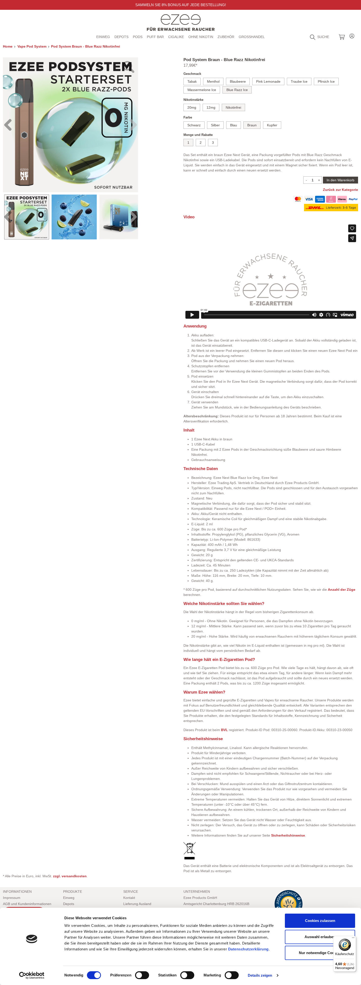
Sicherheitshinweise (288, 835)
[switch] (142, 975)
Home (8, 46)
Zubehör (226, 37)
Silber (215, 125)
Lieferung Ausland (137, 904)
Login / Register (352, 35)
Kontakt (129, 898)
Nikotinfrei (233, 107)
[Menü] (353, 939)
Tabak (192, 81)
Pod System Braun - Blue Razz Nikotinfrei (85, 46)
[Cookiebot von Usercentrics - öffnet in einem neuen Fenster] (31, 975)
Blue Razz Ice (237, 90)
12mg (211, 107)
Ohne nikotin (200, 37)
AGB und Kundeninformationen (27, 904)
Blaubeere (238, 81)
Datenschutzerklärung (248, 949)
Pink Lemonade (268, 81)
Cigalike (176, 37)
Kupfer (272, 125)
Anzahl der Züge (341, 589)
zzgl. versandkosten (70, 876)
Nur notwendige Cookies (320, 953)
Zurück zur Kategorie (340, 190)
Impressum (11, 898)
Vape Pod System (31, 46)
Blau (233, 125)
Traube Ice (299, 81)
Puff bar (155, 37)
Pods (137, 37)
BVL (224, 730)
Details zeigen (260, 975)
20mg (191, 107)
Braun (252, 125)
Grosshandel (252, 37)
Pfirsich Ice (326, 81)
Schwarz (194, 125)
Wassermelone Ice (201, 90)
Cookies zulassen (320, 921)
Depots (121, 37)
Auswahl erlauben (320, 937)
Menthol (213, 81)
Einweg (103, 37)
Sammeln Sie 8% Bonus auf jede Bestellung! (180, 5)
